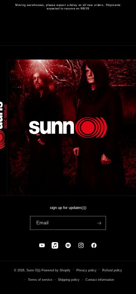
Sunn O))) (33, 270)
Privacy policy (86, 270)
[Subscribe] (98, 223)
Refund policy (112, 270)
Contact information (99, 279)
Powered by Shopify (55, 270)
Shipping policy (69, 279)
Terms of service (40, 279)
